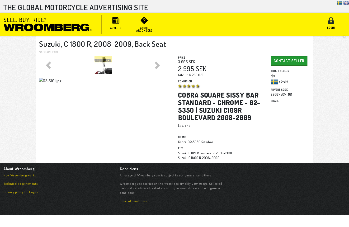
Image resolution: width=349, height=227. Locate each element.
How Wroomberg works (20, 175)
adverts (116, 28)
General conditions (133, 201)
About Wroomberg (144, 29)
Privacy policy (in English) (22, 192)
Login (331, 27)
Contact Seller (289, 60)
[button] (48, 65)
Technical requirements (21, 183)
